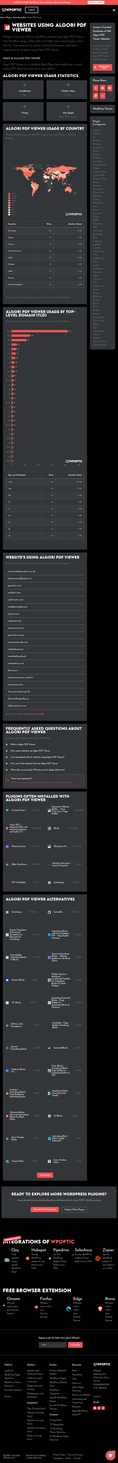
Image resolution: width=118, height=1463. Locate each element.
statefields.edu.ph (17, 656)
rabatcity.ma (14, 621)
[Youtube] (95, 1408)
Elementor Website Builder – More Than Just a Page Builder (60, 810)
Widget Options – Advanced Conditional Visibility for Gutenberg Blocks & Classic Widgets (60, 980)
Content (96, 168)
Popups (96, 289)
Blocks (56, 828)
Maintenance (98, 251)
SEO (95, 307)
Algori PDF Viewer (67, 117)
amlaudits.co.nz (16, 663)
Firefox (46, 1299)
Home (2, 17)
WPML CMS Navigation (17, 1025)
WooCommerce (19, 846)
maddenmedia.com (17, 607)
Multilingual (98, 269)
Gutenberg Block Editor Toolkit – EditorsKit (59, 1138)
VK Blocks (16, 1002)
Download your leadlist (34, 714)
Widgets (96, 338)
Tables (95, 324)
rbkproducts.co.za (17, 706)
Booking (96, 154)
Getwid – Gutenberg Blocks (19, 1048)
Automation (98, 147)
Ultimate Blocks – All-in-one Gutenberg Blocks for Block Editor (19, 1116)
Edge (77, 1299)
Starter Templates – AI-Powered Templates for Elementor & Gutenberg (18, 934)
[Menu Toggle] (114, 10)
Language (97, 241)
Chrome (13, 1299)
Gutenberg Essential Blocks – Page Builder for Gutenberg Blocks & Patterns (61, 1002)
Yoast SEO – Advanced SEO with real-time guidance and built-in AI (18, 828)
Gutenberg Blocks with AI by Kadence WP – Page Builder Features (60, 934)
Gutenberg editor (19, 17)
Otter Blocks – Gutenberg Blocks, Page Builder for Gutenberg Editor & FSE (61, 1070)
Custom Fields (99, 175)
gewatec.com (14, 586)
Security (96, 303)
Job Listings (98, 231)
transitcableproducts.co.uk (21, 571)
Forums (96, 210)
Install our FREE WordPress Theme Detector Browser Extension (42, 2)
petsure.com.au (16, 628)
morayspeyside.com (18, 642)
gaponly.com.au (16, 635)
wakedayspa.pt (15, 649)
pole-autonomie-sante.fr (20, 677)
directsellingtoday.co (18, 699)
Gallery (96, 217)
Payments (97, 279)
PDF (95, 282)
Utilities (96, 334)
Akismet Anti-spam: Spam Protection (61, 864)
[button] (45, 1175)
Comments (97, 161)
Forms (95, 206)
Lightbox (96, 244)
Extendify (58, 912)
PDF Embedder (19, 882)
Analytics (96, 141)
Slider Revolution (19, 864)
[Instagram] (99, 1408)
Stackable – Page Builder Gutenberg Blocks (60, 1025)
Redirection (97, 296)
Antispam (97, 144)
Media (96, 265)
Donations (97, 186)
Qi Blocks (58, 1116)
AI (94, 137)
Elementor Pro (60, 846)
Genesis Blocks (18, 980)
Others (96, 276)
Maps (95, 255)
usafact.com (14, 593)
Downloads (97, 189)
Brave (110, 1299)
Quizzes (96, 293)
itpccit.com (13, 614)
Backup (96, 151)
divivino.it (13, 670)
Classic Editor (18, 1161)
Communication (99, 165)
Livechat (96, 248)
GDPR (96, 220)
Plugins (9, 17)
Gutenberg (58, 882)
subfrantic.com (15, 600)
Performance (98, 286)
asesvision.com (15, 685)
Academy (97, 130)
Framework (97, 213)
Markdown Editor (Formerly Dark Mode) (60, 1093)
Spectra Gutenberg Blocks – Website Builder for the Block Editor (61, 957)
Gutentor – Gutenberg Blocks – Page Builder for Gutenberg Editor (18, 1093)
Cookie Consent (99, 172)
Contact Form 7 (19, 810)
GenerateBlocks (61, 1048)
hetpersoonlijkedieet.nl (19, 578)
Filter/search (98, 203)
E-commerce (98, 192)
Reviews (96, 300)
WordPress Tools (99, 345)
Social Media (98, 321)
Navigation (97, 272)
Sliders (95, 310)
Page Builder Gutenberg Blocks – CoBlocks (19, 957)
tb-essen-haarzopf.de (19, 692)
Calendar (97, 158)
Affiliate (96, 134)
